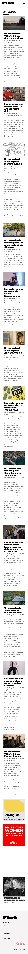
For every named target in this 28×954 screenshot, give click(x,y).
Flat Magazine (11, 40)
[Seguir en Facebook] (17, 943)
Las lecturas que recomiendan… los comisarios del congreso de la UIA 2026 (13, 547)
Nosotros (6, 933)
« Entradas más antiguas (10, 794)
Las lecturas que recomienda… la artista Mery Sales (13, 108)
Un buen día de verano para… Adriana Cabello (13, 350)
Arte (5, 479)
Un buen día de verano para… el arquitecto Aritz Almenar (13, 244)
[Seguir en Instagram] (24, 943)
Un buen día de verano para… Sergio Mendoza (13, 36)
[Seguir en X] (21, 943)
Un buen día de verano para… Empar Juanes (12, 754)
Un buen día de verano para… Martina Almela (13, 161)
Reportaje (11, 42)
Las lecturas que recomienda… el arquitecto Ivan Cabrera (13, 682)
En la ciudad (11, 115)
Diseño (6, 760)
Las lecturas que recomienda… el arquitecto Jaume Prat (13, 406)
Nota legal (6, 936)
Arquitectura (12, 168)
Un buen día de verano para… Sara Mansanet (13, 610)
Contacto (6, 939)
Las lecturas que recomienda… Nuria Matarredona (13, 292)
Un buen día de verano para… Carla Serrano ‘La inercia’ (12, 472)
